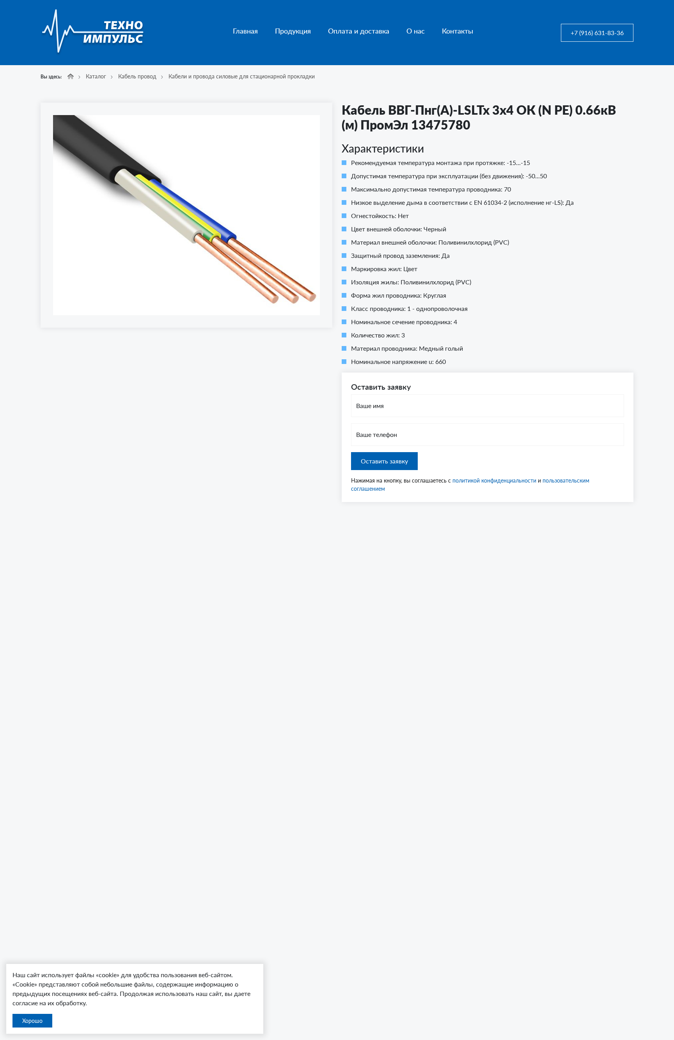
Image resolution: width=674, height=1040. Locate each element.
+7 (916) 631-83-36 (597, 32)
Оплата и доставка (358, 31)
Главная (245, 31)
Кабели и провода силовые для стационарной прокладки (241, 76)
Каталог (96, 76)
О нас (415, 31)
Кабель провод (137, 76)
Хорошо (32, 1020)
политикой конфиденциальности (494, 480)
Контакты (457, 31)
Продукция (293, 31)
